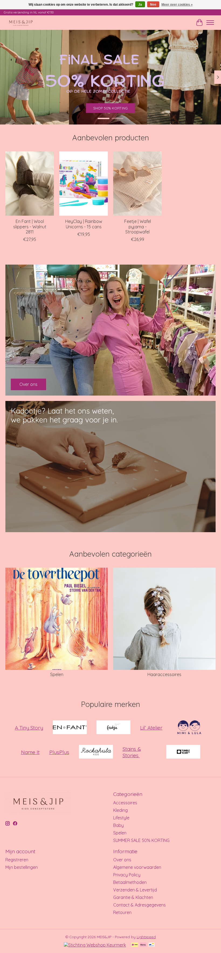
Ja (140, 4)
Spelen (56, 674)
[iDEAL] (134, 945)
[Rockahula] (96, 752)
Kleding (120, 810)
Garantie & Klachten (133, 897)
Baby (118, 825)
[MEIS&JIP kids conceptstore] (20, 22)
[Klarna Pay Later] (143, 945)
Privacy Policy (126, 874)
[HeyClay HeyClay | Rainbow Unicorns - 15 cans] (83, 183)
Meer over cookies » (177, 4)
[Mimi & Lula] (189, 727)
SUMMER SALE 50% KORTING (141, 840)
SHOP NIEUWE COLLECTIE (110, 108)
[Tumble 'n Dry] (183, 752)
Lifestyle (121, 817)
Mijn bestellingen (21, 867)
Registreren (16, 859)
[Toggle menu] (210, 22)
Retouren (122, 912)
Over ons (122, 859)
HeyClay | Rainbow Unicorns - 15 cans (83, 224)
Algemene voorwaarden (137, 867)
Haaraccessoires (164, 674)
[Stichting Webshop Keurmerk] (95, 945)
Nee (153, 4)
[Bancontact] (151, 945)
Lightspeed (146, 937)
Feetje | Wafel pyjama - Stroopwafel (137, 226)
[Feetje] (113, 727)
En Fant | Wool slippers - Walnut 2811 (29, 226)
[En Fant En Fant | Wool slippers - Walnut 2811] (29, 183)
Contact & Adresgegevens (139, 905)
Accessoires (125, 802)
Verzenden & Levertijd (135, 889)
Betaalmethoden (130, 882)
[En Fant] (70, 727)
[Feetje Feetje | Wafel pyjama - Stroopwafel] (137, 183)
